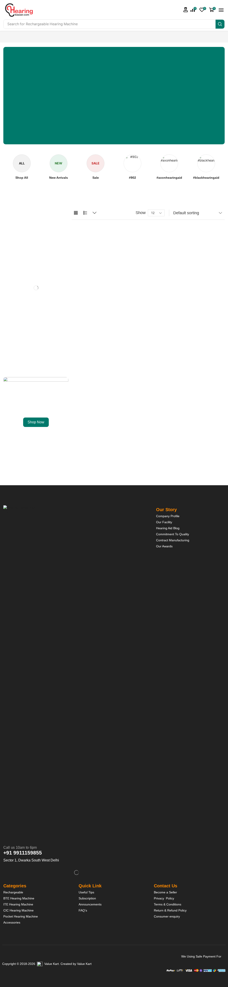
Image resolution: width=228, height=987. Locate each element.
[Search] (220, 24)
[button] (185, 9)
